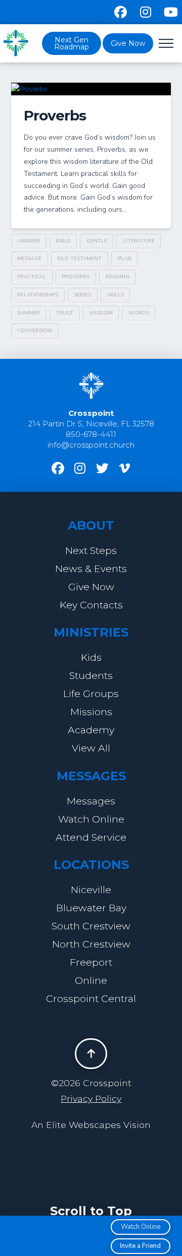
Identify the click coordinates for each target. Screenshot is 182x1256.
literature (139, 240)
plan (124, 258)
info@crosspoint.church (91, 445)
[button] (165, 43)
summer (28, 313)
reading (117, 276)
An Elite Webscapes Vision (91, 1124)
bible (63, 240)
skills (115, 294)
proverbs (75, 276)
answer (28, 240)
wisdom (101, 313)
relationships (37, 294)
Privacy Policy (91, 1098)
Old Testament (79, 258)
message (29, 258)
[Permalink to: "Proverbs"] (91, 89)
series (82, 294)
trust (64, 313)
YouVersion (34, 330)
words (138, 313)
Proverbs (55, 115)
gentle (96, 240)
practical (31, 276)
